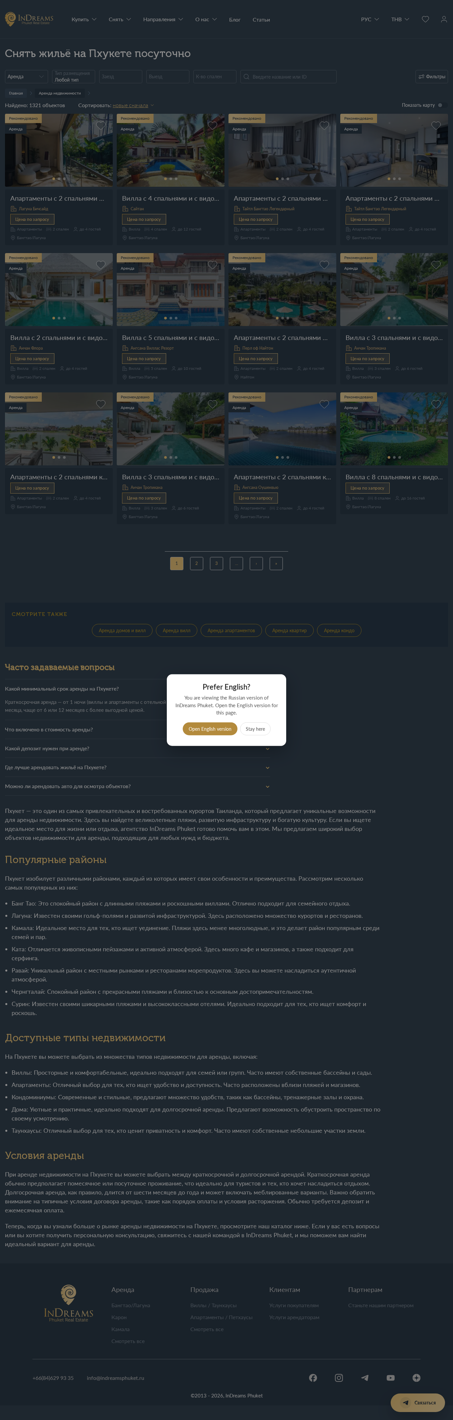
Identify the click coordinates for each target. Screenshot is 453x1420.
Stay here (255, 728)
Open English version (210, 728)
